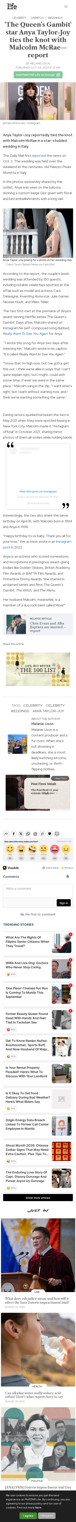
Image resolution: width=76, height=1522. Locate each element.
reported (39, 155)
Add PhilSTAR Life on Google (35, 74)
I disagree (47, 1515)
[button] (66, 6)
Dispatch (37, 18)
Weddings (55, 18)
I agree (28, 1516)
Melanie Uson (40, 63)
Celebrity (19, 18)
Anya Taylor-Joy (48, 711)
